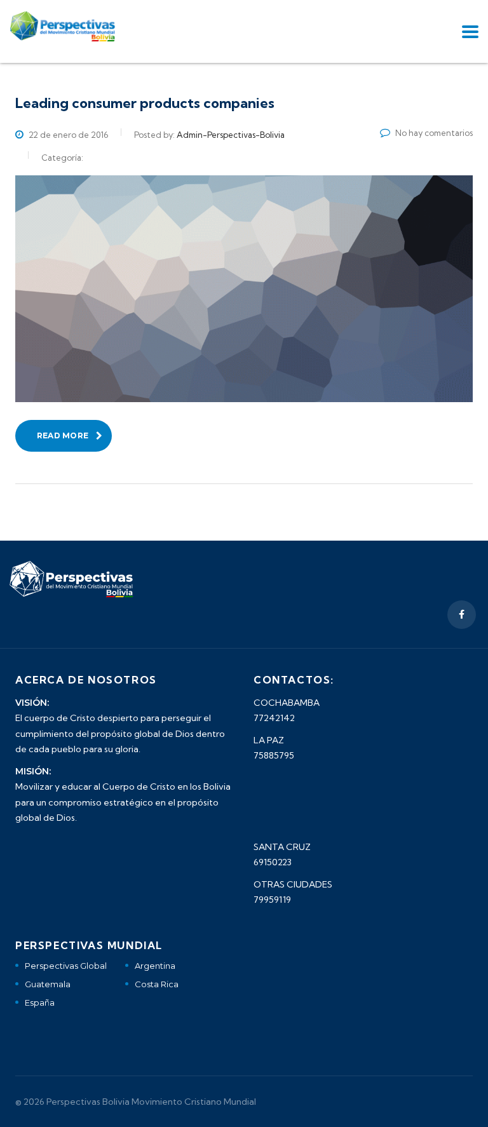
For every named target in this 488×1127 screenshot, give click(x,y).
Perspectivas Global (66, 966)
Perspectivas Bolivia (88, 1101)
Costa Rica (157, 984)
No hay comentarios (434, 133)
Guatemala (48, 984)
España (40, 1002)
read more (62, 435)
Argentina (155, 966)
